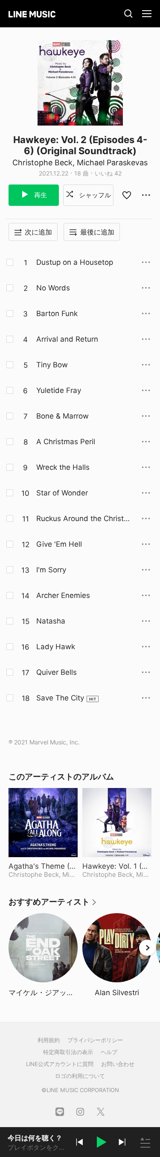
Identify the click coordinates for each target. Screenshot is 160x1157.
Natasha (50, 621)
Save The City (60, 698)
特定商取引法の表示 (68, 1052)
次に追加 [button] (38, 232)
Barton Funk (57, 313)
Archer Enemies (63, 595)
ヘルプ (109, 1052)
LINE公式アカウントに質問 (59, 1063)
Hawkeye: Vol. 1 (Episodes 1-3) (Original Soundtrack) (116, 866)
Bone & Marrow (62, 416)
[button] (100, 1143)
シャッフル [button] (94, 195)
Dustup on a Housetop (74, 262)
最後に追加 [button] (97, 232)
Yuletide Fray (58, 390)
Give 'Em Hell (59, 544)
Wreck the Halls (63, 467)
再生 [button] (39, 195)
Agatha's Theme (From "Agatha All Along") (43, 866)
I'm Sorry (51, 569)
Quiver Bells (56, 672)
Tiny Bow (52, 364)
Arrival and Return (67, 339)
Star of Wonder (62, 493)
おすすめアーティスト (53, 904)
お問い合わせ (117, 1063)
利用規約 (49, 1040)
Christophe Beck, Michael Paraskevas (80, 162)
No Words (53, 288)
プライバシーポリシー (95, 1040)
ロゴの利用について (80, 1075)
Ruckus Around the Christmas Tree (83, 519)
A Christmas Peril (65, 441)
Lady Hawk (55, 646)
